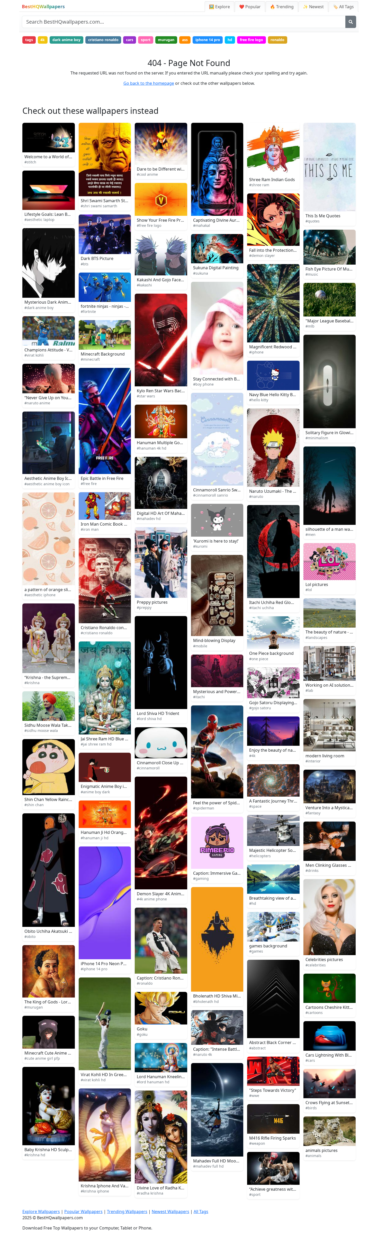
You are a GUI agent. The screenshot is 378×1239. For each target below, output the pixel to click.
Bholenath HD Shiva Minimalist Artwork (231, 996)
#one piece (258, 658)
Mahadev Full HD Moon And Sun (224, 1161)
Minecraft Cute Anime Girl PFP (53, 1053)
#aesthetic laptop (39, 219)
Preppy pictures (152, 602)
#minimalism (316, 437)
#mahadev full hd (208, 1166)
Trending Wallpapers (127, 1211)
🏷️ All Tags (343, 7)
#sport (254, 1194)
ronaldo (277, 39)
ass (185, 39)
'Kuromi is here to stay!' (216, 541)
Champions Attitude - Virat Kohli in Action (64, 350)
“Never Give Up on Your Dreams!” (56, 397)
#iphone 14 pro (94, 968)
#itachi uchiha (261, 607)
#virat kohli (34, 355)
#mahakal (201, 225)
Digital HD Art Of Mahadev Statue (169, 513)
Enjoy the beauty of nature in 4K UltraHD (288, 750)
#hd (252, 903)
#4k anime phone (152, 899)
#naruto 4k (202, 1054)
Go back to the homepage (148, 83)
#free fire (89, 483)
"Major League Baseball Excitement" (340, 321)
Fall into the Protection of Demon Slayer (288, 250)
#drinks (312, 870)
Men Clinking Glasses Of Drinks (336, 865)
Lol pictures (316, 584)
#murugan (33, 1007)
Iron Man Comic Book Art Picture (113, 524)
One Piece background (271, 653)
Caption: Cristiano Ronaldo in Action (172, 978)
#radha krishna (150, 1193)
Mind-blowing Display (214, 640)
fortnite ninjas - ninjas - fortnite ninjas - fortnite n (128, 306)
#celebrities (315, 965)
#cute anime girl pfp (42, 1058)
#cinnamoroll (148, 768)
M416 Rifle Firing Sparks (272, 1138)
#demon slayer (262, 255)
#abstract (257, 1048)
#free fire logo (149, 225)
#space (255, 806)
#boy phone (203, 384)
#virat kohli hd (93, 1079)
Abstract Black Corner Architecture (283, 1042)
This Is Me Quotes (322, 216)
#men (310, 534)
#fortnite (88, 311)
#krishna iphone (95, 1191)
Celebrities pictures (324, 959)
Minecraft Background (103, 354)
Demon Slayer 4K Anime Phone (167, 894)
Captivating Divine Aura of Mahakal (227, 220)
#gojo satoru (260, 707)
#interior (313, 761)
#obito (29, 936)
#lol (308, 589)
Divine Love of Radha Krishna (165, 1188)
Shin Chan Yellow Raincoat (49, 799)
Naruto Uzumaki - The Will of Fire (281, 491)
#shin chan (34, 804)
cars (129, 39)
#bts (84, 264)
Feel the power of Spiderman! (221, 803)
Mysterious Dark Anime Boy (51, 302)
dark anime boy (66, 39)
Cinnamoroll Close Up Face (163, 763)
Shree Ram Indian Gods (272, 179)
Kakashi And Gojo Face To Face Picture (174, 280)
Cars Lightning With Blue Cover (335, 1055)
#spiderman (203, 808)
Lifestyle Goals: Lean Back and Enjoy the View (68, 214)
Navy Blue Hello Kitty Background (281, 394)
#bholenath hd (206, 1001)
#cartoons (314, 1012)
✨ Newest (313, 7)
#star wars (146, 396)
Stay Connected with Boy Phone (224, 379)
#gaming (201, 878)
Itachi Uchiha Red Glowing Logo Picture (287, 602)
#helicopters (260, 855)
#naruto (256, 496)
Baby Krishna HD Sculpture (50, 1149)
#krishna (32, 682)
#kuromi (200, 546)
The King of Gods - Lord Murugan (56, 1002)
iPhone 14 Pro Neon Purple (107, 963)
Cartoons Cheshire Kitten (329, 1007)
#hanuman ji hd (95, 837)
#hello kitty (258, 399)
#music (311, 274)
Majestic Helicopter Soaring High (281, 850)
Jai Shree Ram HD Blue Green (109, 739)
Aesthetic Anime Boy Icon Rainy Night (60, 478)
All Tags (201, 1211)
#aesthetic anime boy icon (47, 483)
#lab (309, 690)
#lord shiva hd (149, 718)
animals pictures (321, 1150)
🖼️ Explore (219, 7)
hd (230, 39)
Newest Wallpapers (170, 1211)
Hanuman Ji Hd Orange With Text (113, 832)
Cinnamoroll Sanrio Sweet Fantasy (226, 490)
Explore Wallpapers (41, 1211)
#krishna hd (34, 1154)
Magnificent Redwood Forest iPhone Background (297, 347)
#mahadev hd (149, 518)
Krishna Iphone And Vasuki (107, 1186)
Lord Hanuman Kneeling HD (164, 1076)
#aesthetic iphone (40, 594)
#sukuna (200, 273)
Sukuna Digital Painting (216, 268)
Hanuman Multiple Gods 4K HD (167, 442)
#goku (142, 1034)
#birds (311, 1107)
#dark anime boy (38, 307)
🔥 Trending (282, 7)
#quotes (312, 221)
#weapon (257, 1143)
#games (256, 951)
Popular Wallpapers (83, 1211)
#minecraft (90, 359)
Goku (142, 1029)
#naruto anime (37, 402)
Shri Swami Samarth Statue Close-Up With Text (126, 200)
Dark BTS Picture (97, 258)
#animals (313, 1155)
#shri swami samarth (99, 205)
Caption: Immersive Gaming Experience (231, 873)
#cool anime (147, 174)
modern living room (324, 756)
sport (145, 39)
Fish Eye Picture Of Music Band (335, 269)
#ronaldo (144, 983)
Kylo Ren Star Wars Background (168, 391)
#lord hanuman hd (153, 1081)
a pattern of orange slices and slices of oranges (70, 589)
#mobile (200, 646)
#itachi (199, 696)
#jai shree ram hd (96, 744)
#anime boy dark (95, 791)
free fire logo (251, 39)
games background (268, 946)
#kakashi (144, 285)
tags (29, 39)
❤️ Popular (250, 7)
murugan (166, 39)
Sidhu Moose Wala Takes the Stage (58, 725)
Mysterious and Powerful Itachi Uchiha (231, 691)
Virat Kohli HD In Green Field (108, 1074)
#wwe (254, 1095)
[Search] (350, 22)
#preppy (144, 607)
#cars (310, 1060)
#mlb (309, 326)
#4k (252, 755)
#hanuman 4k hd (151, 448)
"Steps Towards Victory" (272, 1090)
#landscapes (316, 637)
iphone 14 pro (207, 39)
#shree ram (259, 184)
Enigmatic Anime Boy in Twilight (112, 786)
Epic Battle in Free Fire (102, 478)
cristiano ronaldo (103, 39)
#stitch (30, 162)
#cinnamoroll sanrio (210, 495)
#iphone (256, 352)
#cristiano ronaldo (96, 632)
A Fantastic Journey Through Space (283, 801)
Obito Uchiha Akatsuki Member (55, 931)
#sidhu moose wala (41, 730)
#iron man (90, 529)
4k (42, 39)
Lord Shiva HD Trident (158, 713)
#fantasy (312, 813)
